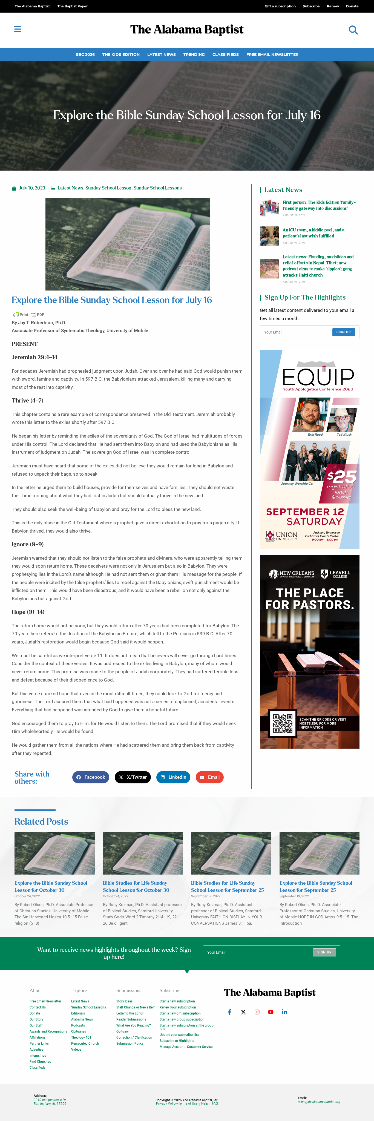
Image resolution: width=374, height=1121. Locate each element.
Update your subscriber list (179, 1035)
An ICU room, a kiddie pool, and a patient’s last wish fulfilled (313, 233)
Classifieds (225, 54)
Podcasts (78, 1025)
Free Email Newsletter (272, 54)
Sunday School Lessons (158, 188)
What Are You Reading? (133, 1025)
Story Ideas (124, 1001)
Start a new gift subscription (180, 1013)
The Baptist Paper (72, 6)
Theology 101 (81, 1037)
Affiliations (37, 1037)
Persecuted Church (85, 1043)
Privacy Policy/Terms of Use (176, 1103)
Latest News (161, 54)
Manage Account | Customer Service (186, 1047)
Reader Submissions (131, 1019)
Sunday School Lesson (108, 188)
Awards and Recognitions (48, 1031)
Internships (38, 1055)
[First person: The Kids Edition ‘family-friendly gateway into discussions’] (269, 208)
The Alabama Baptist (32, 6)
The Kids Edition (121, 54)
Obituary (122, 1031)
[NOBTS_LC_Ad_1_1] (309, 652)
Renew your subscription (178, 1007)
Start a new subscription (177, 1001)
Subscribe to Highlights (177, 1041)
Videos (76, 1049)
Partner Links (39, 1043)
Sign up (343, 332)
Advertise (36, 1049)
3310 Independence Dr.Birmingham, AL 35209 (50, 1102)
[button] (353, 30)
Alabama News (82, 1019)
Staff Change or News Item (135, 1007)
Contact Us (38, 1007)
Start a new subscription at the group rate (187, 1027)
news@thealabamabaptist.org (319, 1102)
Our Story (36, 1019)
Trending (194, 54)
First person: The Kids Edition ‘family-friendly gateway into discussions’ (319, 205)
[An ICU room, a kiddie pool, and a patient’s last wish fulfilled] (269, 236)
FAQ (215, 1103)
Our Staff (36, 1025)
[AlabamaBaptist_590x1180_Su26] (309, 449)
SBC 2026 (85, 54)
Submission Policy (129, 1043)
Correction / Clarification (134, 1037)
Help (204, 1103)
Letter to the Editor (129, 1013)
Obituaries (78, 1031)
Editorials (78, 1013)
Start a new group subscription (182, 1019)
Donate (35, 1013)
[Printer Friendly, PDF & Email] (29, 315)
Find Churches (40, 1061)
